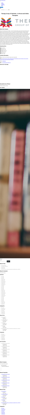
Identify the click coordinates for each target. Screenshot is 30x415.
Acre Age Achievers (3, 265)
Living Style (2, 310)
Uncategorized (3, 313)
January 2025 (3, 291)
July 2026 (2, 276)
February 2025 (3, 290)
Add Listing (1, 7)
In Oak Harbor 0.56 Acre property (5, 385)
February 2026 (3, 279)
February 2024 (3, 302)
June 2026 (2, 277)
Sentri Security (3, 267)
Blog (2, 5)
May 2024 (2, 299)
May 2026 (2, 278)
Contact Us (2, 4)
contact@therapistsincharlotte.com (6, 62)
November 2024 (3, 293)
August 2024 (2, 296)
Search (8, 261)
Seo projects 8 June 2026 (4, 266)
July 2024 (2, 297)
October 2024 (3, 294)
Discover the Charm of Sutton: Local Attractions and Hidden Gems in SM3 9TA (10, 269)
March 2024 (2, 301)
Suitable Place (3, 312)
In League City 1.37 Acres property (5, 343)
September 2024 (3, 295)
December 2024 (3, 292)
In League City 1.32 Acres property (5, 346)
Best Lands (2, 307)
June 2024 (2, 298)
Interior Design (3, 309)
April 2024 (2, 300)
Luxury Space (3, 311)
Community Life (3, 308)
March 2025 (2, 289)
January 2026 (3, 280)
